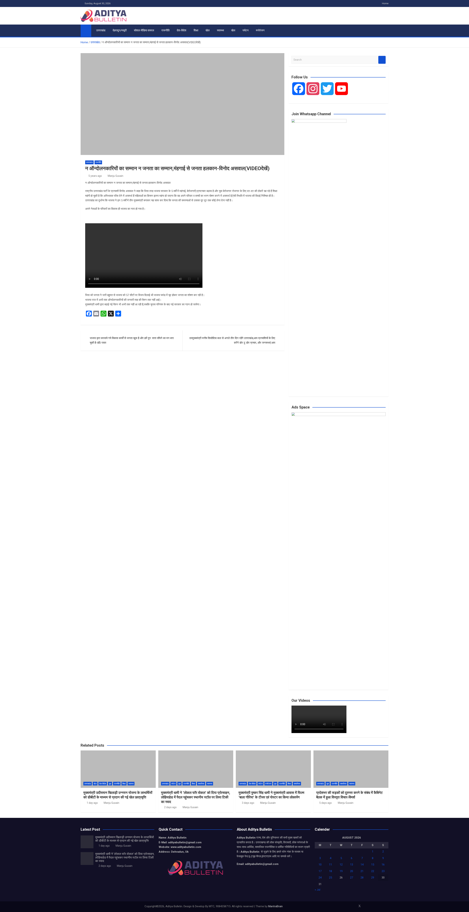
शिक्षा (196, 30)
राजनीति (165, 30)
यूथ (110, 783)
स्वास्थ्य (220, 30)
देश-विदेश (181, 30)
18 (330, 871)
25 (330, 877)
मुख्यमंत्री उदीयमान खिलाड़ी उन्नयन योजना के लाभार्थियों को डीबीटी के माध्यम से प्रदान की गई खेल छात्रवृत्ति (117, 795)
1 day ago (92, 802)
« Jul (317, 889)
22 (372, 871)
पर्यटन (246, 30)
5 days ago (325, 802)
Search (382, 60)
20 (351, 871)
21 (362, 871)
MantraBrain (275, 906)
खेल (208, 30)
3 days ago (248, 802)
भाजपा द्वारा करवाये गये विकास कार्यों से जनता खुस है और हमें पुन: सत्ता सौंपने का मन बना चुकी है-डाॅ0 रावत (132, 340)
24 (320, 877)
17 (320, 871)
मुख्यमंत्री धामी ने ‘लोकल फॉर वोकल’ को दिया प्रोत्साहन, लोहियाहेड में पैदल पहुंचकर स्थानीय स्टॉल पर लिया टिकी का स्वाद (195, 797)
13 (351, 864)
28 (362, 877)
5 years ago (95, 175)
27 (351, 877)
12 (341, 864)
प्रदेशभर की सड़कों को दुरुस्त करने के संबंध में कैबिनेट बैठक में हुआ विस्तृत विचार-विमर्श (349, 795)
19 (341, 871)
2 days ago (170, 807)
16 (383, 864)
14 (362, 864)
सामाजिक (201, 783)
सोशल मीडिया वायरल (144, 30)
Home (385, 3)
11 (330, 864)
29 (372, 877)
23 (383, 871)
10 (320, 864)
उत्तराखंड (100, 30)
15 (372, 864)
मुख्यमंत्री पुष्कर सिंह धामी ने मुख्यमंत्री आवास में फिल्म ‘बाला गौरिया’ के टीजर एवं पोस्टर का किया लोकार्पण (271, 795)
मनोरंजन (260, 30)
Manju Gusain (115, 175)
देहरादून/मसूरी (120, 30)
